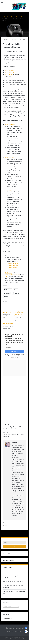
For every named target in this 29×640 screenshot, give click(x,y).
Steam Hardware (13, 263)
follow (7, 276)
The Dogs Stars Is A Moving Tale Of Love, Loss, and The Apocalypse (14, 576)
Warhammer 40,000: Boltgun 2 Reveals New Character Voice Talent (14, 428)
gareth (23, 40)
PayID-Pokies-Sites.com (8, 560)
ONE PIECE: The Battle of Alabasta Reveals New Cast (14, 592)
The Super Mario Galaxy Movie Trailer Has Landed (13, 435)
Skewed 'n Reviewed (14, 628)
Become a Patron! (7, 553)
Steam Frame (8, 74)
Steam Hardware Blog (13, 275)
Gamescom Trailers (7, 572)
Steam (7, 525)
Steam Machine (9, 72)
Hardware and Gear (14, 17)
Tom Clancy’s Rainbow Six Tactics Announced (13, 581)
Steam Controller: (10, 124)
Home (3, 17)
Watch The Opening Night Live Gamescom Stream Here (13, 586)
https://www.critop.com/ (14, 638)
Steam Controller (9, 70)
